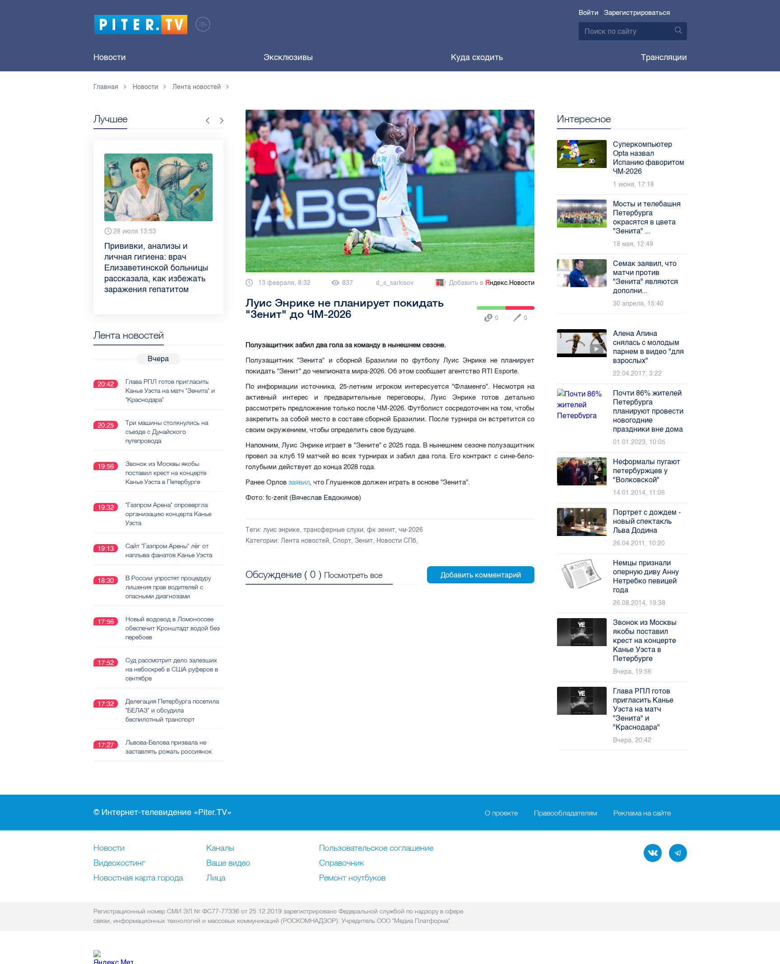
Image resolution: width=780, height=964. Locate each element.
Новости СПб (396, 541)
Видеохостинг (119, 863)
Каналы (220, 848)
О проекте (501, 812)
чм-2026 (411, 530)
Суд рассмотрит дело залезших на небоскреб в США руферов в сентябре (171, 669)
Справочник (341, 863)
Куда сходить (477, 57)
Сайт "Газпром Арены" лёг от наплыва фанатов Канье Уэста (168, 550)
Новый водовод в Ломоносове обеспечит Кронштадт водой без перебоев (172, 628)
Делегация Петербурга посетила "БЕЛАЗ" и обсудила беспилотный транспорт (172, 710)
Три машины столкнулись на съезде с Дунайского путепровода (166, 432)
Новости (109, 57)
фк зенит (381, 530)
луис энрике (281, 530)
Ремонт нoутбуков (352, 878)
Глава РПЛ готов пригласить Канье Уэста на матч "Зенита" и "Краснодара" (170, 390)
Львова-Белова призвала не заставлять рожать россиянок (168, 746)
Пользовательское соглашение (376, 848)
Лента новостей (305, 541)
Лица (215, 878)
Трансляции (664, 57)
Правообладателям (565, 812)
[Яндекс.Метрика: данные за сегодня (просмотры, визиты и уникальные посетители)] (113, 957)
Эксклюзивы (288, 57)
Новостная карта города (138, 878)
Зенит (364, 541)
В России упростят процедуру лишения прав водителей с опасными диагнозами (168, 587)
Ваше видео (228, 863)
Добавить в (491, 283)
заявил (299, 482)
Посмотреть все (353, 575)
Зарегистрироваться (637, 13)
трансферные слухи (333, 530)
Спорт (342, 541)
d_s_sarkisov (394, 283)
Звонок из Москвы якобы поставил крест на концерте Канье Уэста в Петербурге (165, 473)
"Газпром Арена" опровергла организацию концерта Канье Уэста (168, 514)
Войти (589, 13)
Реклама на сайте (642, 812)
